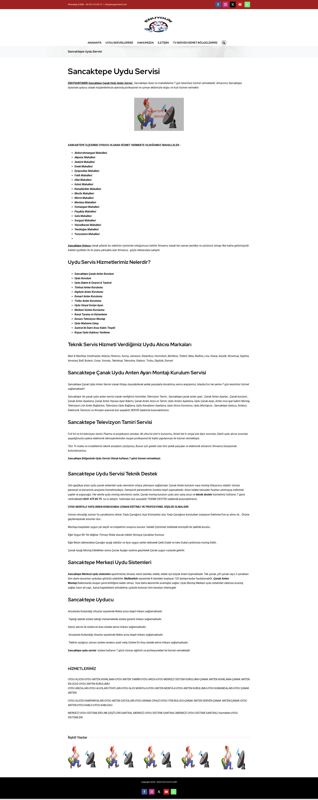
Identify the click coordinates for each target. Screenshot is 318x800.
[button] (224, 42)
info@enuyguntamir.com (116, 4)
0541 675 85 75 (92, 499)
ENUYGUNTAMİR (169, 782)
